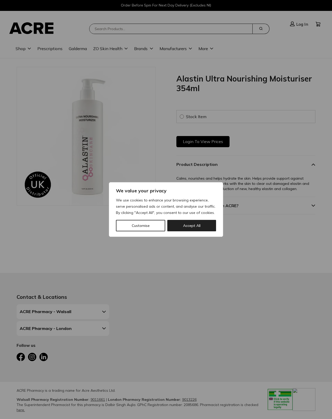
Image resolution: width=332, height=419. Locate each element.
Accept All (191, 225)
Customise (141, 225)
